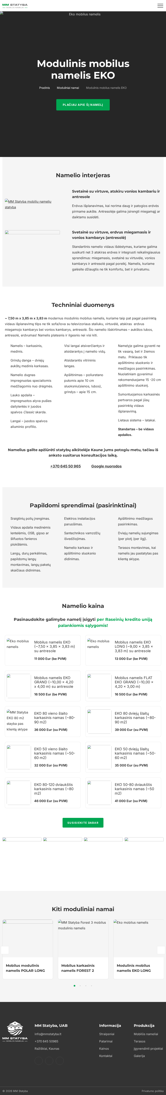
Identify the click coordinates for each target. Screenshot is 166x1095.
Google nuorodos (106, 466)
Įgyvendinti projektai (148, 1048)
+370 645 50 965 (65, 466)
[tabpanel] (27, 949)
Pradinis (44, 87)
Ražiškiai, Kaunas (47, 1048)
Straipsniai (106, 1034)
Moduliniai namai (68, 87)
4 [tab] (91, 985)
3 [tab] (85, 985)
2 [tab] (80, 985)
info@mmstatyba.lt (48, 1034)
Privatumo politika (153, 1091)
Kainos (104, 1048)
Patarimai (106, 1041)
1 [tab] (74, 985)
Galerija (139, 1056)
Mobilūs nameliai (146, 1034)
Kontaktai (105, 1056)
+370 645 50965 (46, 1041)
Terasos (139, 1041)
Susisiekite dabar (83, 822)
